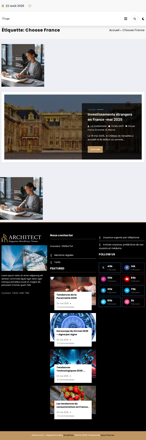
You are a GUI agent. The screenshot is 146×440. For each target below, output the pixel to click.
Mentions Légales (63, 255)
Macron (111, 130)
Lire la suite (95, 149)
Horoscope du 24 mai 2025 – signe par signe (72, 332)
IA (106, 130)
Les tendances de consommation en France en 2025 (72, 405)
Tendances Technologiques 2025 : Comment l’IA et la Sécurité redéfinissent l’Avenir (70, 369)
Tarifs (57, 262)
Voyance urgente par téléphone (121, 237)
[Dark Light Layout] (143, 19)
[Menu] (125, 19)
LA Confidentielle (98, 126)
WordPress (68, 435)
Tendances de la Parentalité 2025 (66, 296)
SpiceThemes (107, 435)
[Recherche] (135, 19)
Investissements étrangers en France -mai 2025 (110, 117)
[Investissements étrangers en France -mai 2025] (73, 127)
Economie (92, 109)
